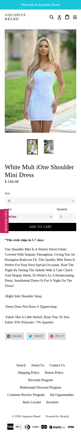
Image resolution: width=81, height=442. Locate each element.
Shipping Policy (29, 372)
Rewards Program (40, 380)
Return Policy (54, 372)
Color (8, 209)
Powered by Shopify (57, 416)
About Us (37, 365)
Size (7, 193)
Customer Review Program (25, 395)
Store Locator (31, 402)
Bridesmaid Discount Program (40, 387)
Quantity (62, 209)
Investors (52, 402)
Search (21, 365)
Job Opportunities (62, 395)
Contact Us (57, 365)
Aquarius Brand (15, 17)
